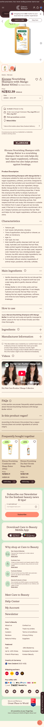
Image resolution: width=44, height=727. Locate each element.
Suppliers (26, 639)
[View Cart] (37, 7)
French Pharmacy (12, 654)
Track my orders (28, 629)
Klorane (6, 79)
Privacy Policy (27, 635)
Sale (6, 648)
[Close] (42, 693)
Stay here (35, 20)
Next (41, 43)
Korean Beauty (28, 654)
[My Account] (34, 7)
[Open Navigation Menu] (3, 7)
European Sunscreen (30, 651)
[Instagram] (7, 691)
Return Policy (11, 121)
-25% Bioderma (28, 648)
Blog (7, 629)
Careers (8, 632)
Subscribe (22, 514)
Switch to (19, 20)
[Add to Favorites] (36, 79)
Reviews (8, 635)
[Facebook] (14, 691)
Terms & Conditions (29, 632)
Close (40, 14)
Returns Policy (10, 639)
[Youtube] (37, 691)
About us (8, 625)
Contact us (26, 625)
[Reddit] (29, 691)
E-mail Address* (12, 504)
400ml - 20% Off (10, 98)
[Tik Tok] (22, 691)
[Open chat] (39, 722)
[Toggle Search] (6, 7)
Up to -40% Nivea (11, 651)
